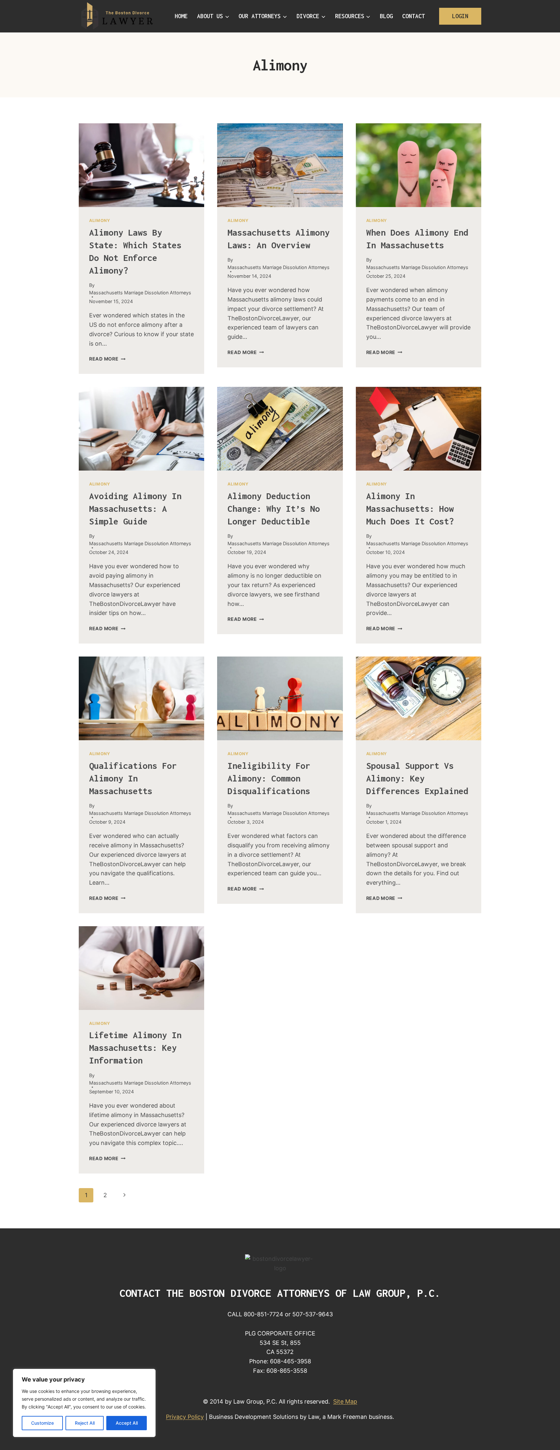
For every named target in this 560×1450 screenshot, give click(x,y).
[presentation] (141, 165)
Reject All (85, 1423)
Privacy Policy (185, 1416)
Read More (107, 359)
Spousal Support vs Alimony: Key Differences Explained (417, 778)
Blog (386, 16)
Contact (413, 16)
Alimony (99, 220)
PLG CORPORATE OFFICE (280, 1333)
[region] (84, 1403)
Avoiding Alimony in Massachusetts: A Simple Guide (135, 508)
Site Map (345, 1401)
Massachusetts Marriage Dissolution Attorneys (140, 292)
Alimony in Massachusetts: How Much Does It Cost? (410, 508)
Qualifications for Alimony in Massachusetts (133, 778)
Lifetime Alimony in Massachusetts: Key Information (135, 1047)
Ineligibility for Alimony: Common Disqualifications (269, 778)
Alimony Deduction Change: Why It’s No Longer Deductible (274, 508)
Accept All (127, 1423)
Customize (42, 1423)
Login (460, 16)
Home (181, 16)
